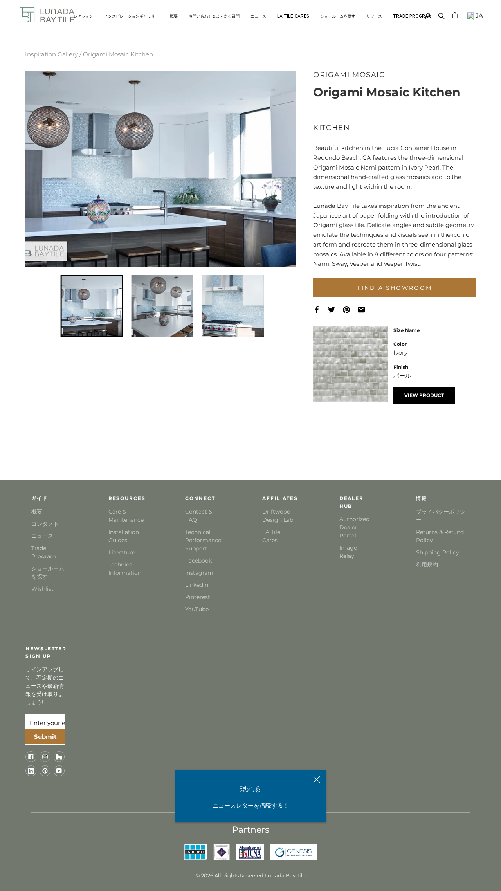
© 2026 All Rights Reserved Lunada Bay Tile (251, 875)
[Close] (316, 779)
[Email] (365, 310)
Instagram (199, 572)
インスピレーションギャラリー (131, 16)
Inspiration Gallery (51, 54)
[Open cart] (455, 14)
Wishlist (42, 588)
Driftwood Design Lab (277, 515)
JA (478, 15)
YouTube (197, 609)
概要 (174, 16)
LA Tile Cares (271, 536)
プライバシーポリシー (440, 515)
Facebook (198, 560)
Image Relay (348, 551)
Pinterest (197, 597)
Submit (45, 736)
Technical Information (124, 568)
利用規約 (427, 564)
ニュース (258, 16)
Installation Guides (123, 536)
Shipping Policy (437, 552)
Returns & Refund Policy (440, 536)
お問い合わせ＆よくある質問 (214, 16)
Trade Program (412, 16)
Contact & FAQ (198, 515)
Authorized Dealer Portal (354, 527)
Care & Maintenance (125, 515)
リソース (374, 16)
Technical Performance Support (202, 540)
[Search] (441, 14)
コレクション (81, 16)
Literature (121, 552)
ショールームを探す (337, 16)
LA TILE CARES (293, 16)
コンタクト (45, 523)
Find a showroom (394, 287)
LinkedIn (196, 584)
